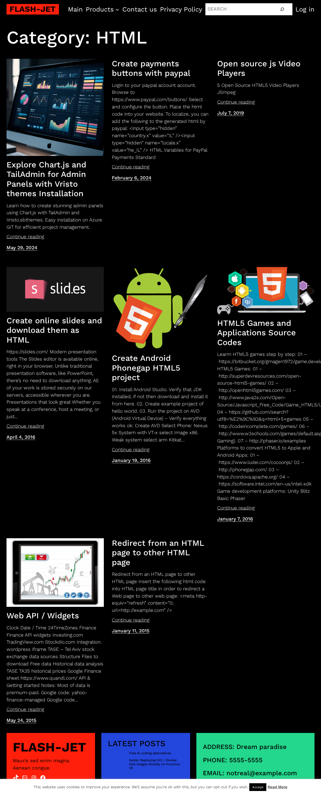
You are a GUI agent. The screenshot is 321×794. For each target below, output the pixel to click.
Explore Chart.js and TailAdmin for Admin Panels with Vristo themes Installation (46, 179)
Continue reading (25, 236)
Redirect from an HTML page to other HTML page (158, 552)
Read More (277, 787)
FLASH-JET (33, 9)
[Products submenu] (117, 9)
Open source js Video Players (258, 68)
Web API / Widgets (43, 615)
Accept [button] (257, 787)
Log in (304, 9)
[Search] (282, 9)
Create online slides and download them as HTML (54, 330)
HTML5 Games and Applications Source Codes (256, 332)
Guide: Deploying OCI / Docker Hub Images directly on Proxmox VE (154, 764)
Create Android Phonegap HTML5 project (146, 367)
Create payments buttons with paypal (151, 68)
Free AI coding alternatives (150, 753)
